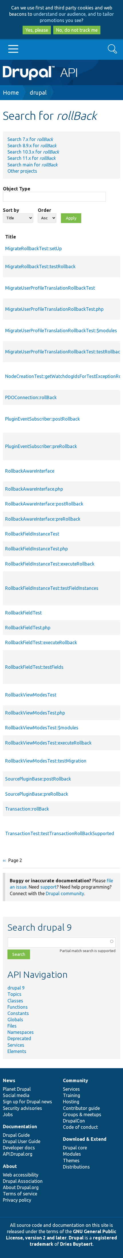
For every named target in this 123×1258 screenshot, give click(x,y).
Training (71, 1095)
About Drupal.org (21, 1187)
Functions (17, 1007)
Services (15, 1045)
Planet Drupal (17, 1089)
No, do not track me (77, 30)
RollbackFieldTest (23, 612)
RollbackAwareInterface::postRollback (44, 503)
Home (11, 92)
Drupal (76, 1237)
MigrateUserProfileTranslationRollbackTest (50, 287)
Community (75, 1080)
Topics (14, 994)
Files (12, 1025)
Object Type (16, 188)
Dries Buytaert (76, 1244)
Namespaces (20, 1032)
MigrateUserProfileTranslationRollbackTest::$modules (61, 330)
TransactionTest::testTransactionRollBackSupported (59, 833)
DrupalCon (74, 1120)
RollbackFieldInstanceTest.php (36, 548)
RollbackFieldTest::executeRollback (41, 642)
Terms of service (20, 1193)
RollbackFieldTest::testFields (34, 667)
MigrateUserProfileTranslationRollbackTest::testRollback (63, 351)
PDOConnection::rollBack (31, 397)
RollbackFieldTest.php (27, 627)
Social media (16, 1095)
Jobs (8, 1114)
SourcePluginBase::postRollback (38, 778)
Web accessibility (20, 1174)
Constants (18, 1013)
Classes (15, 1000)
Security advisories (22, 1108)
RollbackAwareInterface (29, 470)
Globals (15, 1019)
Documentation (20, 1126)
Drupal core (75, 1147)
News (9, 1080)
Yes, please (36, 30)
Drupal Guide (16, 1135)
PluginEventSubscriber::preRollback (41, 446)
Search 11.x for (31, 158)
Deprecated (19, 1038)
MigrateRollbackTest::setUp (33, 248)
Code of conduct (80, 1127)
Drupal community (65, 893)
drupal (38, 92)
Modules (72, 1154)
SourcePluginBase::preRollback (36, 794)
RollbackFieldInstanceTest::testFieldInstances (51, 588)
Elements (16, 1051)
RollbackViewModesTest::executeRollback (48, 742)
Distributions (76, 1166)
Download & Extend (84, 1139)
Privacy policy (17, 1200)
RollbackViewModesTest (30, 694)
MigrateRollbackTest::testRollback (40, 266)
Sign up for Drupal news (27, 1101)
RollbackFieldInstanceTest (32, 533)
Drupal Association (23, 1181)
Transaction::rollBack (27, 808)
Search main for (32, 164)
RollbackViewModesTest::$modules (41, 727)
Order (44, 210)
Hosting (71, 1101)
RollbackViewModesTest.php (35, 712)
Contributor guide (81, 1108)
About (10, 1166)
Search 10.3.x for (33, 151)
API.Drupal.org (17, 1154)
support (48, 886)
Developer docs (19, 1147)
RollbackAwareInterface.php (34, 488)
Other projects (22, 171)
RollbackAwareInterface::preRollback (42, 518)
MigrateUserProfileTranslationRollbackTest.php (54, 309)
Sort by (11, 210)
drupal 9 (16, 987)
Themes (71, 1160)
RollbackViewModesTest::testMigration (45, 760)
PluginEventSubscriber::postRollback (42, 418)
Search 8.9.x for (31, 145)
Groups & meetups (82, 1114)
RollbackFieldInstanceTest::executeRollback (49, 563)
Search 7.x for (30, 139)
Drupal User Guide (21, 1141)
